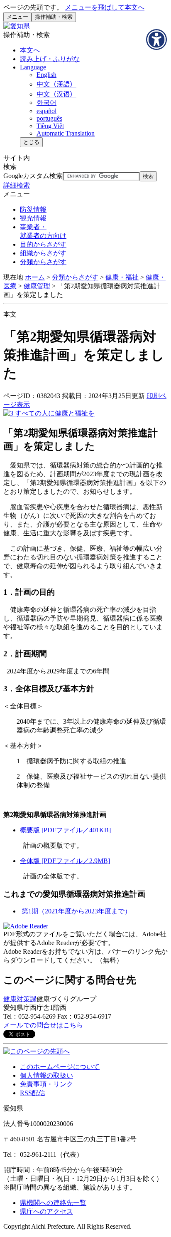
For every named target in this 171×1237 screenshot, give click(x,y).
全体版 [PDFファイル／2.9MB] (65, 860)
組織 (43, 253)
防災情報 (33, 209)
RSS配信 (32, 1092)
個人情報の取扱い (46, 1075)
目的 (43, 244)
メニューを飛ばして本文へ (104, 7)
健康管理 (37, 285)
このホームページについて (60, 1066)
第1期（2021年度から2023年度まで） (76, 911)
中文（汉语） (56, 94)
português (49, 118)
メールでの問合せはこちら (43, 1025)
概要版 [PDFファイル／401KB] (65, 830)
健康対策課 (20, 998)
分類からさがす (75, 277)
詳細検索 (16, 185)
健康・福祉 (122, 277)
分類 (43, 261)
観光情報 (33, 218)
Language (33, 67)
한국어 (46, 102)
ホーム (35, 277)
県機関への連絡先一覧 (53, 1202)
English (46, 74)
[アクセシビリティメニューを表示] (156, 39)
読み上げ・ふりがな (50, 58)
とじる (31, 142)
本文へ (30, 50)
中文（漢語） (56, 84)
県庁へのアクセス (46, 1211)
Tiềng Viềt (50, 125)
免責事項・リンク (46, 1084)
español (46, 110)
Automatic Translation (66, 133)
